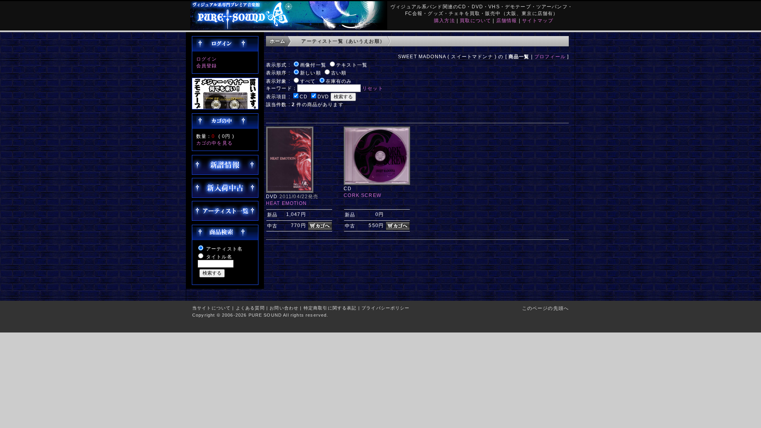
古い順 (338, 72)
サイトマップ (537, 20)
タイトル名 (219, 256)
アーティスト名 (224, 248)
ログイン (206, 58)
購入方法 (444, 20)
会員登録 (206, 65)
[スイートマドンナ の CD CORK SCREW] (377, 183)
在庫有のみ (339, 81)
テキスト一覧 (351, 64)
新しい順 (310, 72)
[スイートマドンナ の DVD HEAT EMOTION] (290, 191)
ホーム (277, 41)
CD (304, 96)
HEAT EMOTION (286, 203)
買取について (475, 20)
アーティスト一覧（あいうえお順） (343, 41)
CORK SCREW (362, 195)
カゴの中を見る (214, 142)
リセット (372, 88)
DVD (323, 96)
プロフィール (550, 56)
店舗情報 (506, 20)
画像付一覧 (313, 64)
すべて (307, 81)
